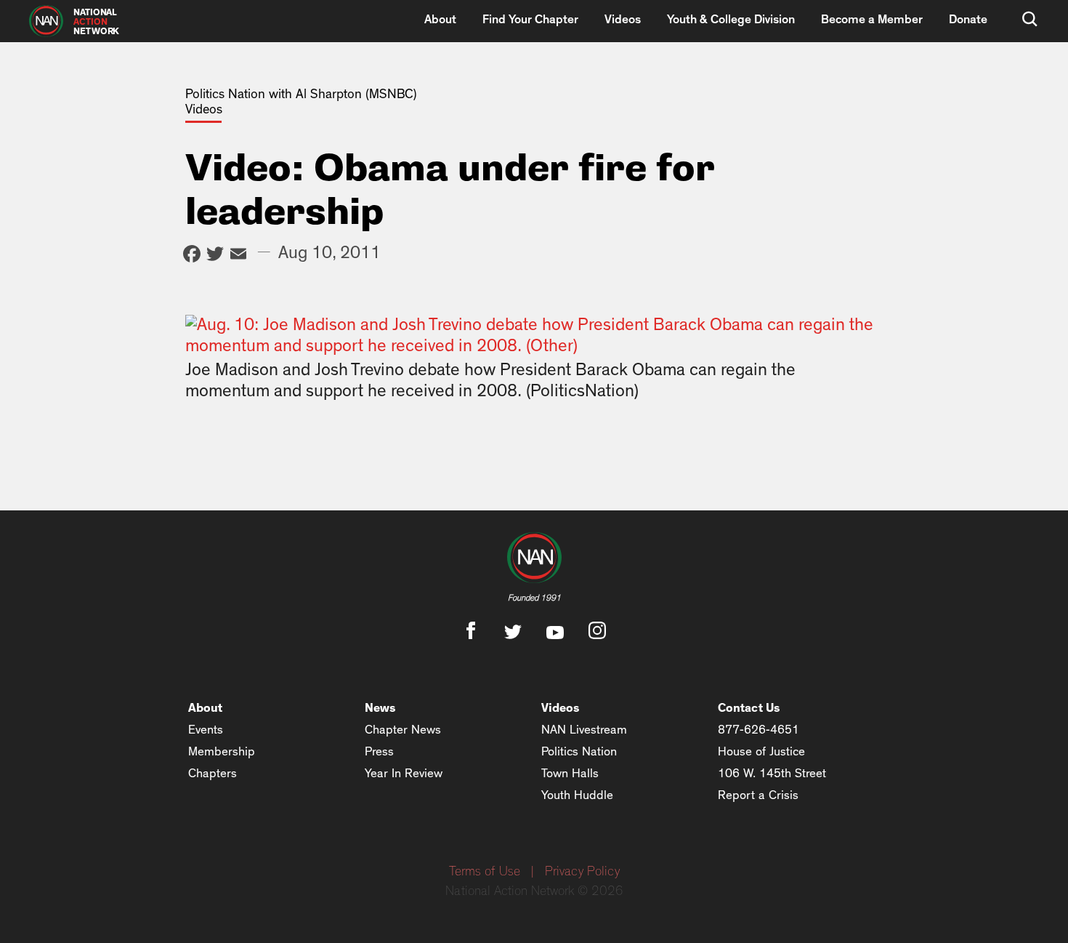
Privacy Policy (582, 871)
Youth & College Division (731, 19)
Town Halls (570, 773)
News (380, 708)
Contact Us (749, 708)
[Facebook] (191, 255)
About (440, 19)
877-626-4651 (758, 729)
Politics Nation (579, 751)
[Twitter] (215, 255)
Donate (968, 19)
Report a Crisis (758, 795)
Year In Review (403, 773)
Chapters (212, 773)
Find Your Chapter (530, 19)
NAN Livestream (584, 729)
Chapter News (403, 729)
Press (379, 751)
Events (205, 729)
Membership (221, 751)
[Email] (238, 255)
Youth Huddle (577, 795)
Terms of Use (484, 871)
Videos (622, 19)
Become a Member (872, 19)
